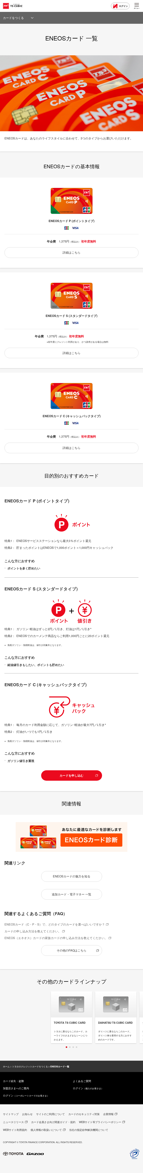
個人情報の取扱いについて (46, 1130)
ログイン (123, 6)
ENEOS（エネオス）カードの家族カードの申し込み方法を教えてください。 (55, 938)
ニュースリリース (13, 1122)
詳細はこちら (71, 252)
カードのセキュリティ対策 (84, 1114)
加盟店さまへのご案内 (16, 1088)
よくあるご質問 (82, 1081)
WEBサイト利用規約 (15, 1130)
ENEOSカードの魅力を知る (71, 876)
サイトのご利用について (50, 1114)
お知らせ (27, 1114)
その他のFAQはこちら (71, 950)
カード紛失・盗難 (13, 1081)
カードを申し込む (71, 775)
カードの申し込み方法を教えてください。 (32, 931)
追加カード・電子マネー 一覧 (71, 894)
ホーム (6, 1066)
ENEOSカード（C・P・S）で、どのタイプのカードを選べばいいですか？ (54, 924)
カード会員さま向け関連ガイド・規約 (53, 1122)
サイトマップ (11, 1114)
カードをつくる (13, 18)
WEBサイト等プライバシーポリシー (100, 1122)
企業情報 (108, 1114)
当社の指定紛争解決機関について (88, 1130)
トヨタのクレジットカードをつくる (30, 1066)
